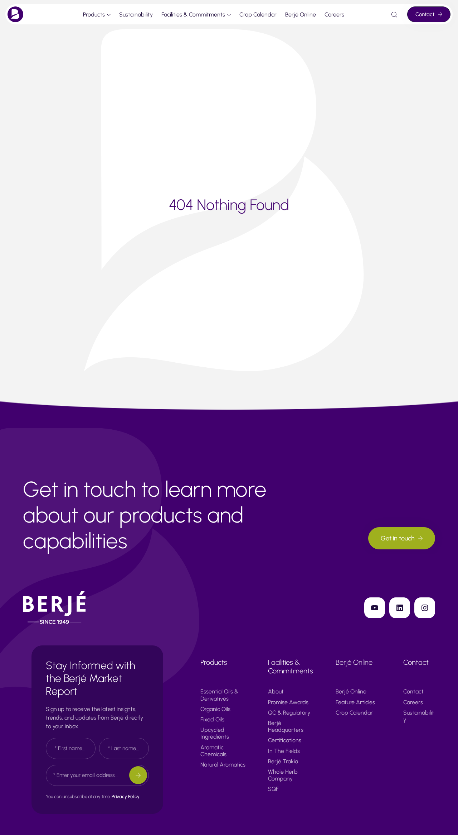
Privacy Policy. (126, 796)
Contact (424, 14)
